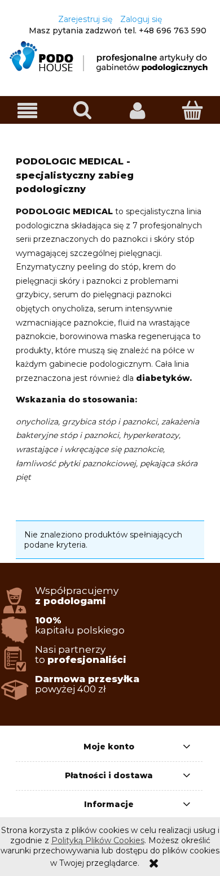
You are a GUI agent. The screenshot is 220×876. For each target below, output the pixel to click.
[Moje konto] (137, 110)
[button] (27, 110)
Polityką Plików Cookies (97, 840)
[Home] (110, 56)
